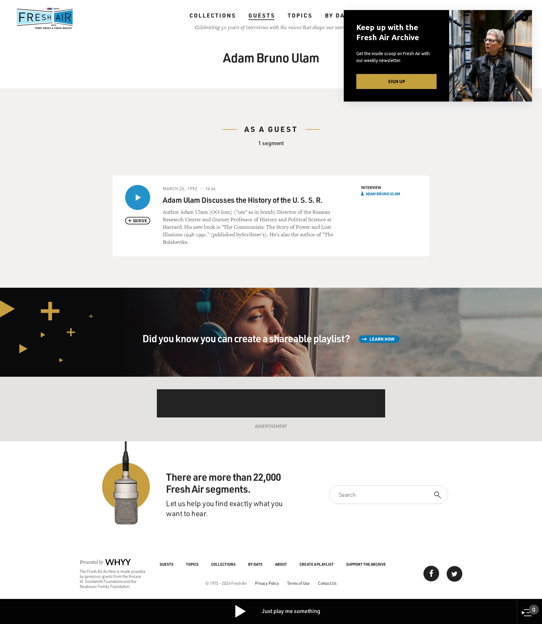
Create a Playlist (317, 564)
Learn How (382, 339)
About (281, 564)
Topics (300, 15)
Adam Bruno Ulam (383, 193)
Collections (212, 15)
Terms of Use (298, 583)
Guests (261, 15)
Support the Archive (366, 564)
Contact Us (327, 583)
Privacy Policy (267, 583)
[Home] (45, 18)
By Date (339, 15)
